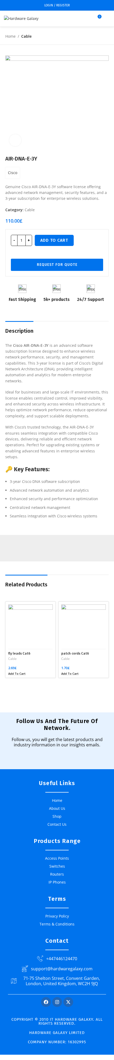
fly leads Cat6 (19, 653)
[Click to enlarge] (15, 140)
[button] (16, 674)
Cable (26, 36)
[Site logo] (21, 18)
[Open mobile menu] (108, 18)
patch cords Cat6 (75, 653)
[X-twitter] (68, 1002)
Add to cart (54, 240)
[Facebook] (46, 1002)
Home (10, 36)
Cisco (12, 172)
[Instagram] (57, 1002)
